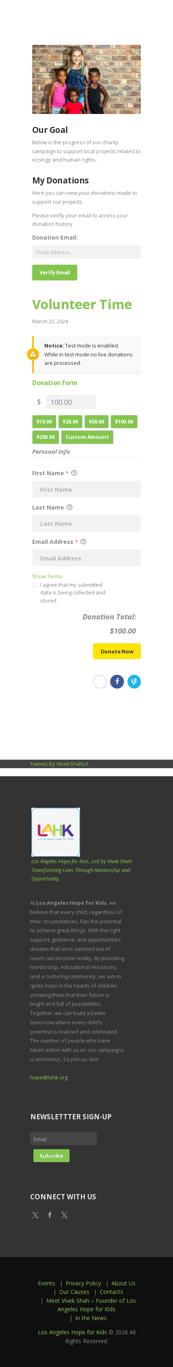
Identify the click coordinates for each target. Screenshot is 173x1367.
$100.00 (124, 421)
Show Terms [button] (47, 576)
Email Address (55, 542)
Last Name (49, 507)
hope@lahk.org (49, 1077)
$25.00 (70, 421)
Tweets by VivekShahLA (59, 763)
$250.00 (46, 436)
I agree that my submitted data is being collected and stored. (72, 592)
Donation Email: (55, 237)
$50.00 (96, 421)
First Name (50, 473)
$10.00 (44, 421)
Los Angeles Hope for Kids (72, 1332)
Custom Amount (87, 436)
